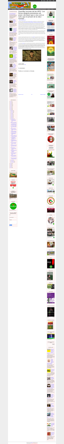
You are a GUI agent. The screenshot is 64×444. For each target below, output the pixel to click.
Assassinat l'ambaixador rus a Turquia (52, 378)
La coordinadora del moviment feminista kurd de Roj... (13, 138)
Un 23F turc (14, 73)
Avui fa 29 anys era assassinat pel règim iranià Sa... (13, 148)
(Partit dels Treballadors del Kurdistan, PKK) (36, 22)
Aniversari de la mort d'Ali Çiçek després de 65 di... (13, 146)
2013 (11, 101)
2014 (11, 102)
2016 (11, 104)
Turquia (25, 64)
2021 (11, 109)
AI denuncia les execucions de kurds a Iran (52, 370)
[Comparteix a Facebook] (22, 63)
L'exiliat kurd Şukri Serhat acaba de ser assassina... (13, 151)
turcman (23, 43)
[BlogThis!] (20, 63)
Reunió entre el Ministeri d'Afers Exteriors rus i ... (13, 156)
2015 (11, 103)
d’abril (11, 113)
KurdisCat (32, 442)
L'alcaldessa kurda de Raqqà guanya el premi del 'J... (14, 141)
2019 (11, 107)
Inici (31, 94)
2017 (11, 105)
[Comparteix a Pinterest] (23, 63)
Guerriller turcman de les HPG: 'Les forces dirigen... (13, 154)
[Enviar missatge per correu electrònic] (19, 63)
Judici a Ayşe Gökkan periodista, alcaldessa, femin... (13, 129)
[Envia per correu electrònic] (19, 63)
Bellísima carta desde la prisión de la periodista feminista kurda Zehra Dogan (15, 48)
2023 (11, 164)
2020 (11, 108)
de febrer (12, 111)
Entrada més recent (20, 94)
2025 (11, 166)
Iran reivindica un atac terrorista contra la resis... (13, 121)
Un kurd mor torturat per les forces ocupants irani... (13, 143)
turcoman (31, 21)
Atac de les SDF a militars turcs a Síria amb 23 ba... (14, 127)
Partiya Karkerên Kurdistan (26, 22)
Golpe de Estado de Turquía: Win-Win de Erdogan (14, 21)
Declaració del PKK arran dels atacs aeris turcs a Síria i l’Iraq (52, 434)
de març (12, 112)
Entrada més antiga (42, 94)
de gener (12, 110)
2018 (11, 106)
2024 (11, 165)
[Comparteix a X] (21, 63)
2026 (11, 167)
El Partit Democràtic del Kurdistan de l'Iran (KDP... (13, 134)
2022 (11, 163)
